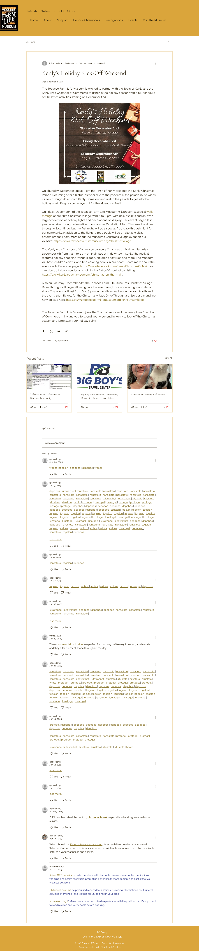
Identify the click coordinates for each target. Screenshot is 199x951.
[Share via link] (66, 331)
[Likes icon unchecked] (51, 474)
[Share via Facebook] (43, 331)
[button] (114, 19)
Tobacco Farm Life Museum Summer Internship (45, 396)
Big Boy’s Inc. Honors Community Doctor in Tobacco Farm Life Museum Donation (99, 396)
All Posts (30, 42)
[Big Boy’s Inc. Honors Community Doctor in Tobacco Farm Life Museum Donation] (99, 376)
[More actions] (155, 63)
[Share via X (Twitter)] (51, 331)
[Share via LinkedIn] (58, 331)
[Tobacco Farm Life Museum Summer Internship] (49, 376)
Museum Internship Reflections (148, 394)
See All (169, 358)
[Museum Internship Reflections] (149, 376)
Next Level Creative (111, 947)
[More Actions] (155, 460)
